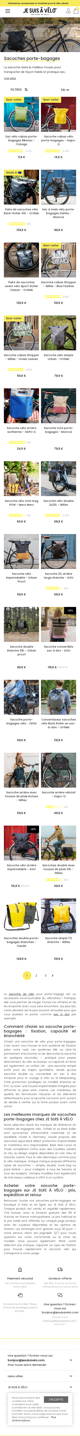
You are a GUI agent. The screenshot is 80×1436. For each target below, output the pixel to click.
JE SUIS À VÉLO (17, 1387)
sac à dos (62, 1014)
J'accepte (56, 1399)
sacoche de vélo (21, 994)
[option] (38, 3)
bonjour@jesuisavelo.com (60, 1320)
